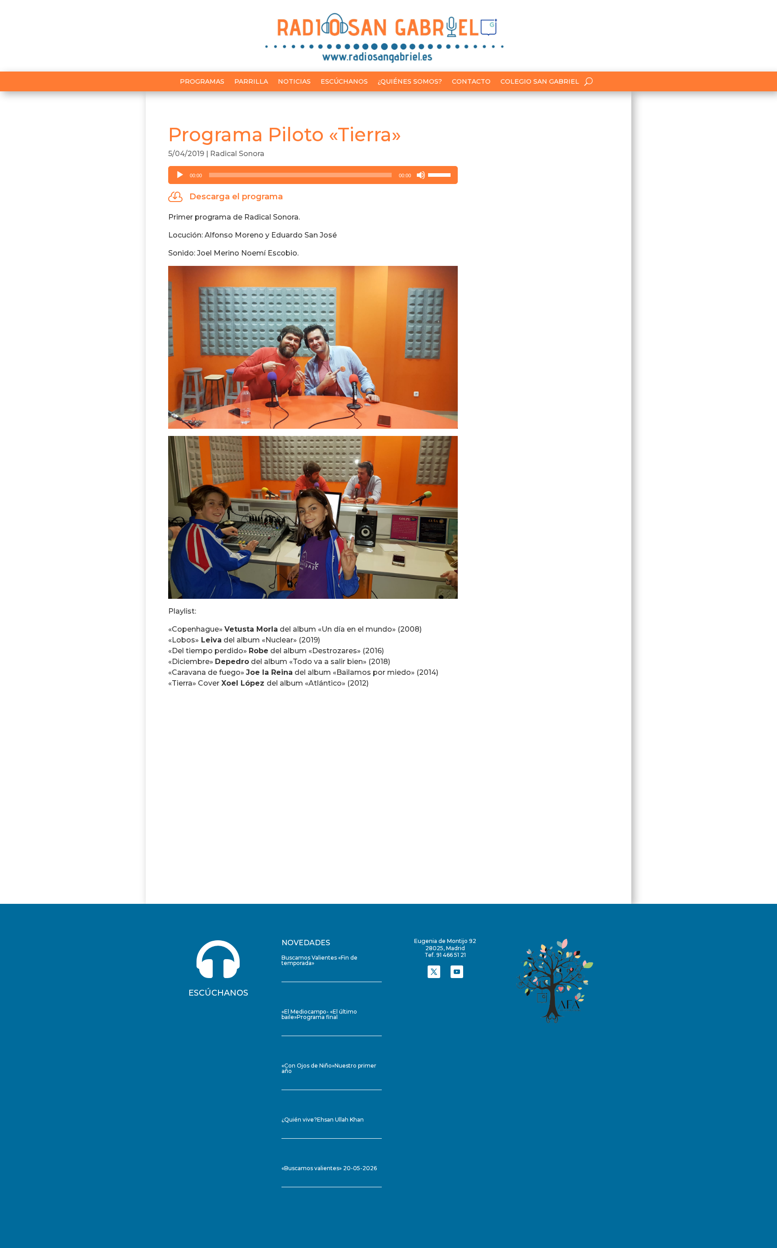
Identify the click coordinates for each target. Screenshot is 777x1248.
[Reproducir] (179, 175)
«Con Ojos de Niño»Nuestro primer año (328, 1068)
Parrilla (251, 81)
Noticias (294, 81)
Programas (202, 81)
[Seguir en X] (434, 971)
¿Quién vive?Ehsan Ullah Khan (322, 1119)
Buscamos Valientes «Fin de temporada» (319, 960)
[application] (313, 175)
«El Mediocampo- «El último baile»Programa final (319, 1014)
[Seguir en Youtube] (457, 971)
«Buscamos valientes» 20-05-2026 (329, 1168)
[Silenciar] (420, 175)
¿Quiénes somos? (410, 81)
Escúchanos (344, 81)
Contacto (471, 81)
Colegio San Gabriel (539, 81)
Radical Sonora (237, 153)
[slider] (440, 174)
